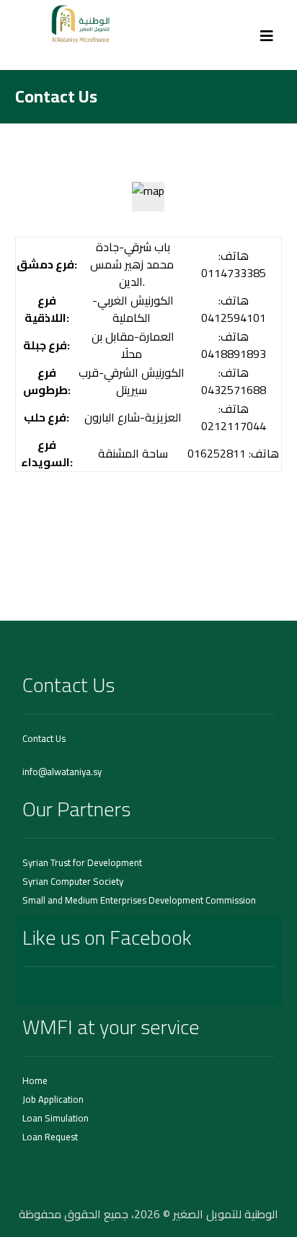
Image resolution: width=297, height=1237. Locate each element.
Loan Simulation (55, 1118)
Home (35, 1080)
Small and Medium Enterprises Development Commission (139, 900)
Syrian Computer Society (72, 881)
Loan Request (50, 1136)
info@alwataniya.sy (62, 771)
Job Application (53, 1099)
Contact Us (44, 738)
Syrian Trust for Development (82, 862)
